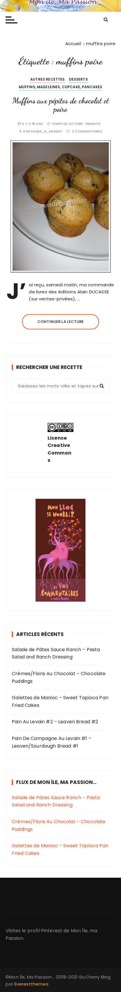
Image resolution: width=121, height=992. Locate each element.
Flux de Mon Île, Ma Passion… (56, 782)
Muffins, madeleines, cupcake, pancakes (60, 86)
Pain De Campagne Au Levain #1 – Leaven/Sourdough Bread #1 (51, 742)
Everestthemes (31, 984)
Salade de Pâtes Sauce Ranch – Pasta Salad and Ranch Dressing (56, 653)
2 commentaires (87, 131)
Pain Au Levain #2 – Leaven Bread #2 (55, 721)
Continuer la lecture (60, 321)
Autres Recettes (47, 79)
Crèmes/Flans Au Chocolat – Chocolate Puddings (58, 677)
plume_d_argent (46, 131)
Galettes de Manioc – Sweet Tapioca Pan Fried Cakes (60, 701)
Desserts (78, 79)
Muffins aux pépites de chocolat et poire (60, 105)
